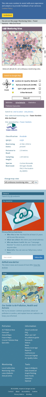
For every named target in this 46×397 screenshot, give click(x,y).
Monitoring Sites (8, 370)
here (9, 252)
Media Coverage (31, 348)
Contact (10, 391)
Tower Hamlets (26, 122)
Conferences (30, 353)
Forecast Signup (31, 355)
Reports (28, 350)
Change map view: (11, 178)
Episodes (5, 342)
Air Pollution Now (8, 330)
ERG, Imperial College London (25, 389)
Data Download (31, 370)
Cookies (34, 391)
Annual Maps (7, 335)
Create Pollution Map (10, 340)
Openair (28, 381)
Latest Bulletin (7, 373)
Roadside (23, 136)
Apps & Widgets (31, 368)
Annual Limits (7, 376)
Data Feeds (29, 376)
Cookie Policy (7, 8)
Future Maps (7, 337)
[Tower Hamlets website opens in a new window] (11, 127)
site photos (28, 112)
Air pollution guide (32, 337)
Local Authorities (8, 368)
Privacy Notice (19, 394)
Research (28, 340)
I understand (7, 15)
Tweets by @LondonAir (11, 196)
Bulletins (9, 102)
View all (26, 98)
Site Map (29, 394)
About (18, 391)
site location (18, 112)
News (27, 345)
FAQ (26, 332)
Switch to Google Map (12, 75)
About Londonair (31, 330)
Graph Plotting (30, 373)
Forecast (5, 332)
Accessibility (26, 391)
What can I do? (30, 335)
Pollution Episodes (13, 106)
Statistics (32, 102)
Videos (27, 342)
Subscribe (38, 257)
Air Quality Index (31, 358)
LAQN (22, 140)
